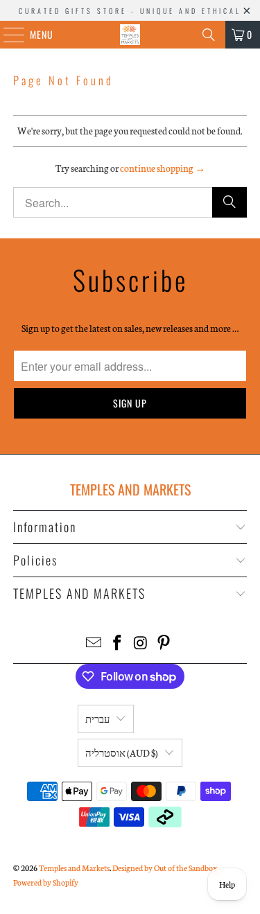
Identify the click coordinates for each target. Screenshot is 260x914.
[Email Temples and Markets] (94, 643)
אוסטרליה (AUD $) (121, 752)
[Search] (209, 35)
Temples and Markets (74, 867)
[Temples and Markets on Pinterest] (164, 643)
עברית (97, 719)
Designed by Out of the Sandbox (164, 867)
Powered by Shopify (45, 882)
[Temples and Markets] (130, 35)
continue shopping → (162, 168)
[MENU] (6, 35)
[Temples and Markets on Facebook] (117, 643)
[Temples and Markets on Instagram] (141, 643)
